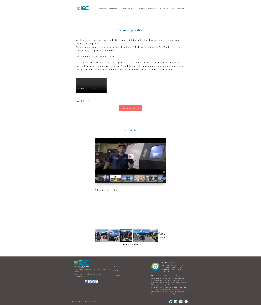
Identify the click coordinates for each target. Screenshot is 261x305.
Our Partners (117, 275)
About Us (102, 9)
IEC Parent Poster (84, 101)
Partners (141, 9)
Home (114, 262)
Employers (152, 9)
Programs (113, 9)
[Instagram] (181, 302)
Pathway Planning (167, 9)
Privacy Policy (78, 276)
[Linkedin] (175, 302)
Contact (180, 9)
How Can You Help (127, 9)
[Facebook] (186, 302)
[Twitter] (170, 302)
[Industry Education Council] (83, 17)
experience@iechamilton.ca (90, 274)
